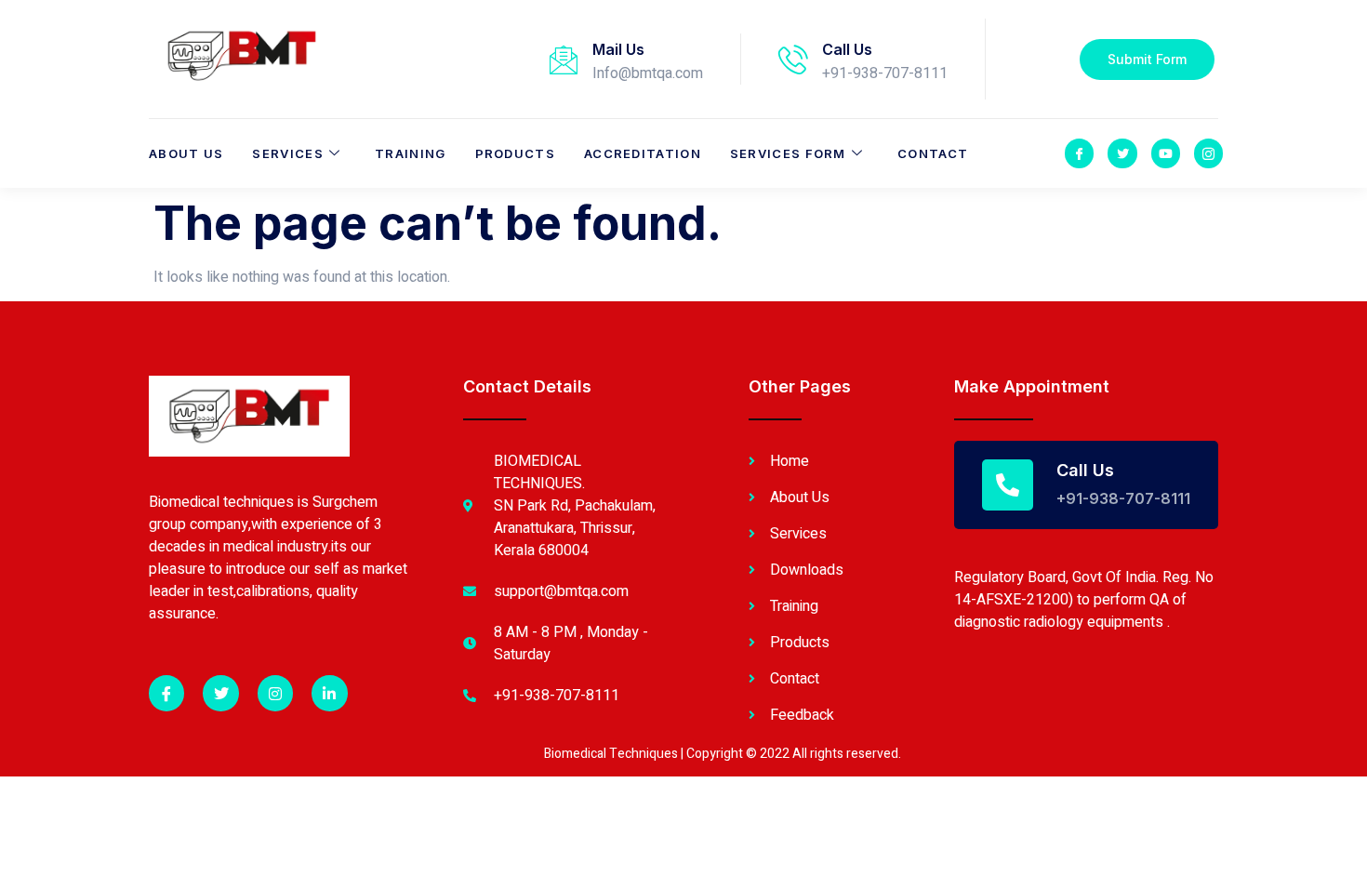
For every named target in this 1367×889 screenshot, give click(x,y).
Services (287, 153)
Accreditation (642, 153)
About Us (186, 153)
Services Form (788, 153)
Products (515, 153)
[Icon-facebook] (1079, 153)
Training (410, 153)
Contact (932, 153)
